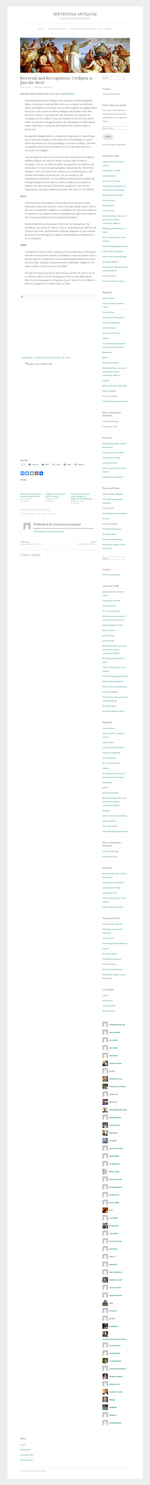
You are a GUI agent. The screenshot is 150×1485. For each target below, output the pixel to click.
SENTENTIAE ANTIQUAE (75, 14)
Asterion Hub (108, 312)
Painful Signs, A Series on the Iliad (85, 29)
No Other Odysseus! (58, 29)
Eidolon (105, 338)
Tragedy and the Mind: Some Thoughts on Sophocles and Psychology (81, 496)
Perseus (105, 518)
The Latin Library (109, 396)
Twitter (106, 89)
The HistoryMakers (110, 262)
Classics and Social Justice (113, 317)
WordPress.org (108, 1011)
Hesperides (107, 352)
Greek (32, 510)
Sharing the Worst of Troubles (87, 543)
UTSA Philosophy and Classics (115, 401)
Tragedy (52, 514)
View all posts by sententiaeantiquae (49, 531)
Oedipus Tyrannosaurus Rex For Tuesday (55, 495)
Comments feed (109, 1006)
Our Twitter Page (109, 426)
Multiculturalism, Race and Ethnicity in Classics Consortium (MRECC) (114, 219)
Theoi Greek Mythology (112, 539)
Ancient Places (108, 298)
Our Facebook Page (110, 421)
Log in (105, 995)
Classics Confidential (111, 322)
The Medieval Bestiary (111, 529)
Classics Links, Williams (112, 494)
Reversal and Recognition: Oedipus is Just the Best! (30, 495)
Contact (108, 29)
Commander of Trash (111, 170)
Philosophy (42, 514)
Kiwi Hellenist (108, 205)
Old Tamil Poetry (109, 463)
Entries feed (107, 1000)
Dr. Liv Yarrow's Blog (111, 181)
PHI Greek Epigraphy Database (115, 246)
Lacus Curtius (108, 210)
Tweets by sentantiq (111, 94)
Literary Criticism (28, 514)
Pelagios (106, 380)
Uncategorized (43, 510)
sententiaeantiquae (43, 87)
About (40, 29)
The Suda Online (109, 276)
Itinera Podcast (108, 200)
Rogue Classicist (109, 391)
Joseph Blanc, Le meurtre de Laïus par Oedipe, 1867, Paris (46, 357)
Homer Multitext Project (112, 195)
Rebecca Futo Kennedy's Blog (114, 256)
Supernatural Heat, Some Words (31, 543)
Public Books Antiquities (112, 251)
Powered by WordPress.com (33, 1471)
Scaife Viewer (66, 93)
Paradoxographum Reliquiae (114, 513)
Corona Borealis (109, 176)
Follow (108, 136)
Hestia (105, 357)
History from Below (110, 363)
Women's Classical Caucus (113, 281)
